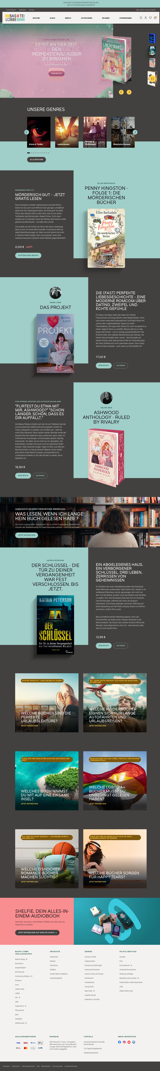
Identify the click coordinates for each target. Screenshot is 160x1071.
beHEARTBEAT (20, 968)
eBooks (52, 961)
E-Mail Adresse (109, 1039)
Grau (17, 985)
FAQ (120, 961)
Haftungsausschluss (28, 1066)
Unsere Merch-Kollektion (59, 974)
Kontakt (31, 10)
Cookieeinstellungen (70, 1066)
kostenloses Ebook (28, 255)
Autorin (121, 365)
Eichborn (18, 980)
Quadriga (18, 1019)
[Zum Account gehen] (145, 17)
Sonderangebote (56, 978)
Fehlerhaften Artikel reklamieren (131, 982)
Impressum (6, 1066)
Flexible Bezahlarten (91, 1053)
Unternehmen (125, 18)
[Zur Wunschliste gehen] (150, 17)
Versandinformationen (127, 970)
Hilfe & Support (11, 10)
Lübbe (17, 993)
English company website (147, 10)
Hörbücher (54, 965)
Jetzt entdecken (26, 535)
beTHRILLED (19, 972)
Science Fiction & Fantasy (94, 974)
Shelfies (53, 970)
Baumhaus (19, 963)
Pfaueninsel (19, 1010)
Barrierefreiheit (45, 1066)
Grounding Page (57, 1066)
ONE (16, 1002)
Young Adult (89, 987)
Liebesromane (90, 961)
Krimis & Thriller (90, 957)
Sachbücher (89, 978)
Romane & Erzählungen (93, 965)
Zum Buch (56, 70)
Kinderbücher (90, 982)
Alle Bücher (36, 159)
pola (16, 1014)
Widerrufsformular (126, 991)
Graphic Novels (90, 995)
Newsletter (22, 10)
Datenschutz (16, 1066)
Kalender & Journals (92, 999)
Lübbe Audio (19, 989)
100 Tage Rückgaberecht (93, 1048)
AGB (121, 987)
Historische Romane (92, 970)
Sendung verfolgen (126, 974)
